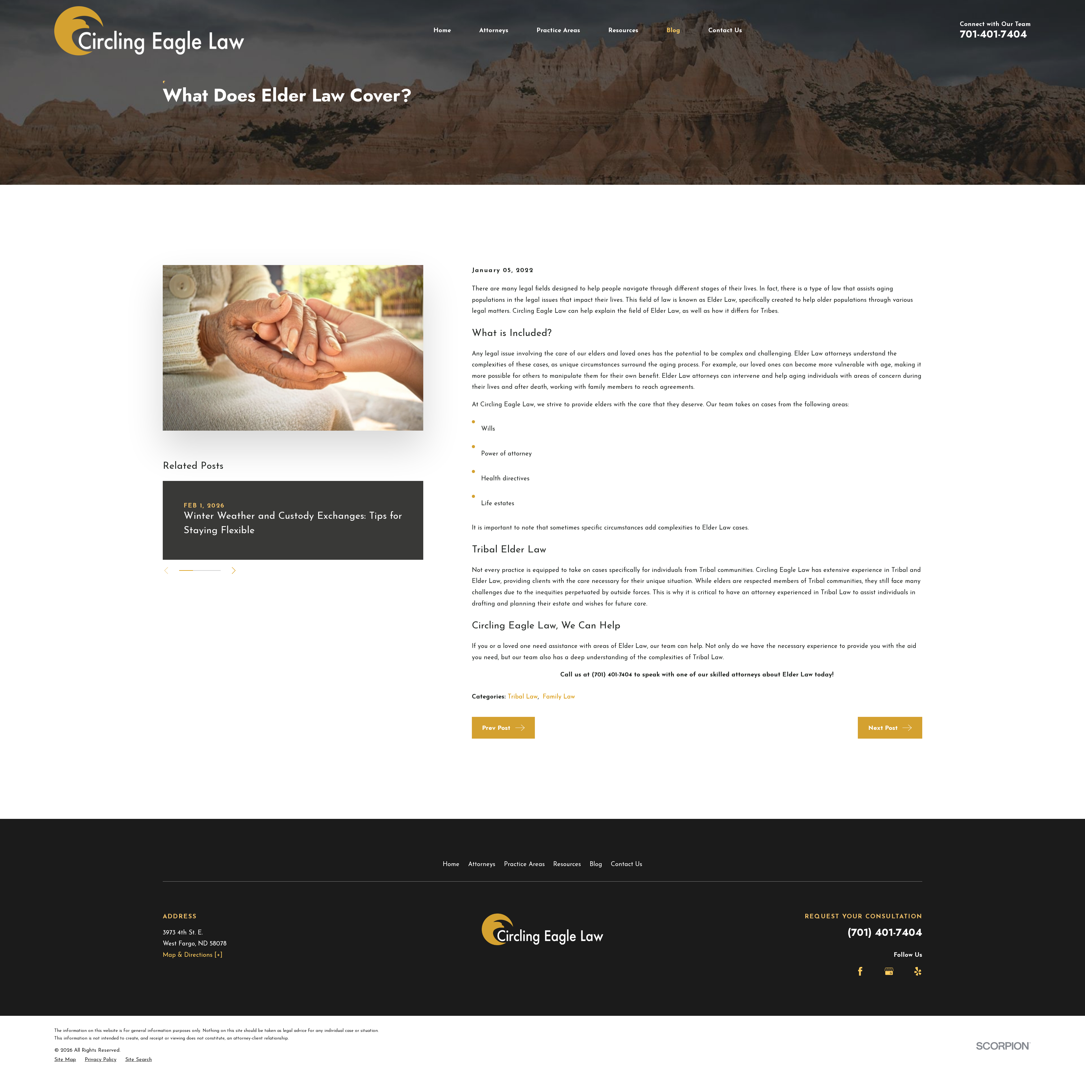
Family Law (559, 697)
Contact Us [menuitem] (725, 30)
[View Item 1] (186, 570)
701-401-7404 (993, 34)
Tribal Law (523, 697)
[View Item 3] (214, 570)
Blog (596, 864)
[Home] (149, 30)
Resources (567, 864)
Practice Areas (524, 864)
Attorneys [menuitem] (493, 30)
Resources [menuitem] (623, 30)
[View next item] (233, 570)
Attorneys (481, 864)
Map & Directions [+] (192, 955)
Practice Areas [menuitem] (558, 30)
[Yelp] (917, 971)
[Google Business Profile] (889, 971)
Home (451, 864)
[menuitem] (65, 1060)
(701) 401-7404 (885, 932)
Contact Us (626, 864)
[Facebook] (860, 971)
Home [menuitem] (442, 30)
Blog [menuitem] (673, 30)
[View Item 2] (200, 570)
